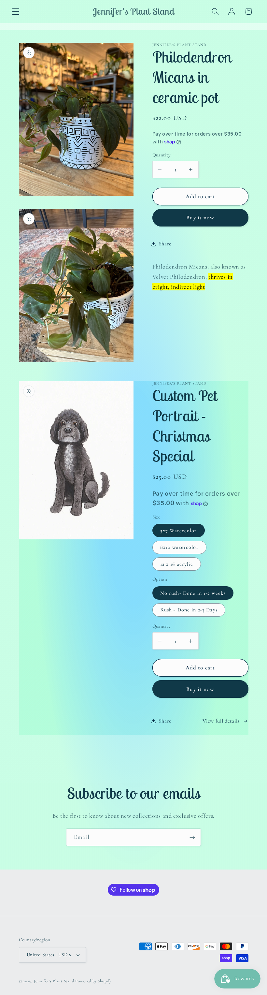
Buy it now (200, 217)
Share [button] (165, 244)
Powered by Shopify (93, 981)
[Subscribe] (192, 837)
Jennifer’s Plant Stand (54, 981)
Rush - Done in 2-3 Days (189, 610)
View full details (221, 721)
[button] (15, 11)
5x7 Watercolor (178, 530)
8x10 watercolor (179, 547)
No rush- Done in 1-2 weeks (193, 593)
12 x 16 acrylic (176, 564)
